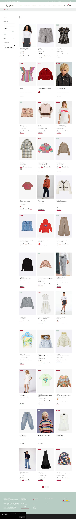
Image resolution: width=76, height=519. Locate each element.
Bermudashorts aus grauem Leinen (45, 49)
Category (6, 21)
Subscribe (58, 499)
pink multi (22, 96)
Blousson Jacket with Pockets (44, 88)
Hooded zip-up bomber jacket (63, 355)
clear (13, 31)
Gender (5, 25)
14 (44, 130)
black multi (59, 57)
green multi (40, 404)
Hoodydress (22, 395)
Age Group (6, 28)
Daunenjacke (41, 201)
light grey (59, 286)
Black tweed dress (60, 49)
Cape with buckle (41, 126)
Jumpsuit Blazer (60, 435)
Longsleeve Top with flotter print (63, 473)
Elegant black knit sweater (25, 278)
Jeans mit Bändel (23, 435)
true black (22, 286)
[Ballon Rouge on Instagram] (70, 1)
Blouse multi (22, 88)
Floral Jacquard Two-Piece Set (44, 317)
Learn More (7, 514)
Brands (5, 17)
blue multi (59, 479)
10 (20, 55)
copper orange (41, 209)
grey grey (40, 53)
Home (5, 9)
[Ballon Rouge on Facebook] (68, 1)
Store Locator (60, 1)
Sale (33, 499)
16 (28, 55)
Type (5, 38)
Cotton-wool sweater (61, 163)
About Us (34, 508)
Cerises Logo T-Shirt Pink (62, 126)
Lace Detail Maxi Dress (42, 473)
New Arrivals (35, 500)
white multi (59, 132)
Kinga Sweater (23, 473)
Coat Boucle (22, 163)
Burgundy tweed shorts (25, 126)
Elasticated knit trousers (62, 240)
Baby (34, 506)
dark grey (59, 96)
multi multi (22, 132)
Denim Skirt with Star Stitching (26, 240)
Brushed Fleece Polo (61, 88)
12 (23, 55)
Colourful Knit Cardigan (43, 163)
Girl (33, 503)
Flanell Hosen (59, 278)
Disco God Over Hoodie (43, 240)
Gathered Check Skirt (61, 317)
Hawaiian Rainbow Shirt (25, 355)
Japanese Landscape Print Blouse (63, 395)
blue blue (40, 360)
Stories (34, 507)
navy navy (22, 477)
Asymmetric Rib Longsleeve (25, 49)
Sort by (61, 20)
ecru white (59, 361)
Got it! (22, 517)
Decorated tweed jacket (62, 201)
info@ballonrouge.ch (25, 507)
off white (22, 403)
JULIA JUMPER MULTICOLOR (44, 435)
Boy (33, 504)
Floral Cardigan (23, 317)
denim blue (22, 443)
